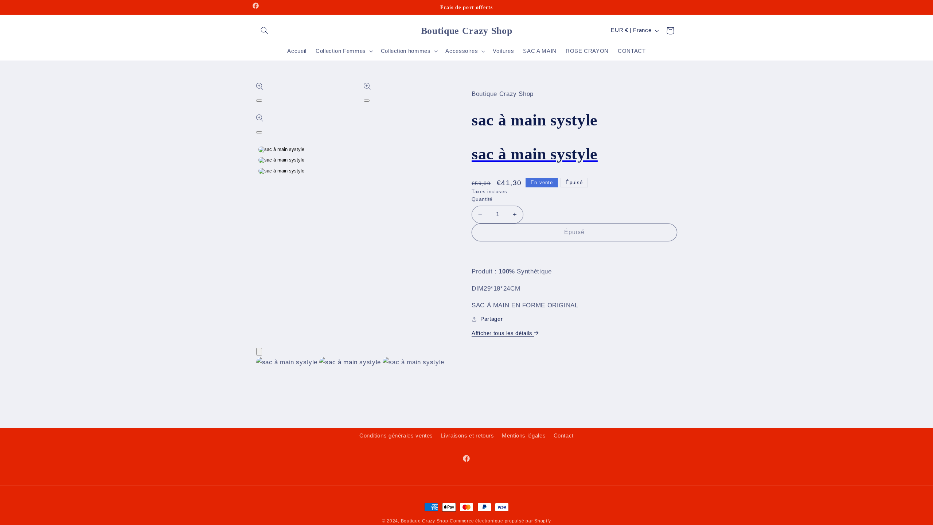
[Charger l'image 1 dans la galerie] (281, 149)
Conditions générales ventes (396, 436)
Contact (564, 436)
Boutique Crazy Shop (424, 521)
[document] (466, 364)
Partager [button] (491, 319)
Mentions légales (524, 436)
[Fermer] (259, 351)
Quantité (482, 199)
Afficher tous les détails (503, 333)
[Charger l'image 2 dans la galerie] (281, 160)
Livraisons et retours (467, 436)
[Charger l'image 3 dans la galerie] (281, 171)
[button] (264, 30)
